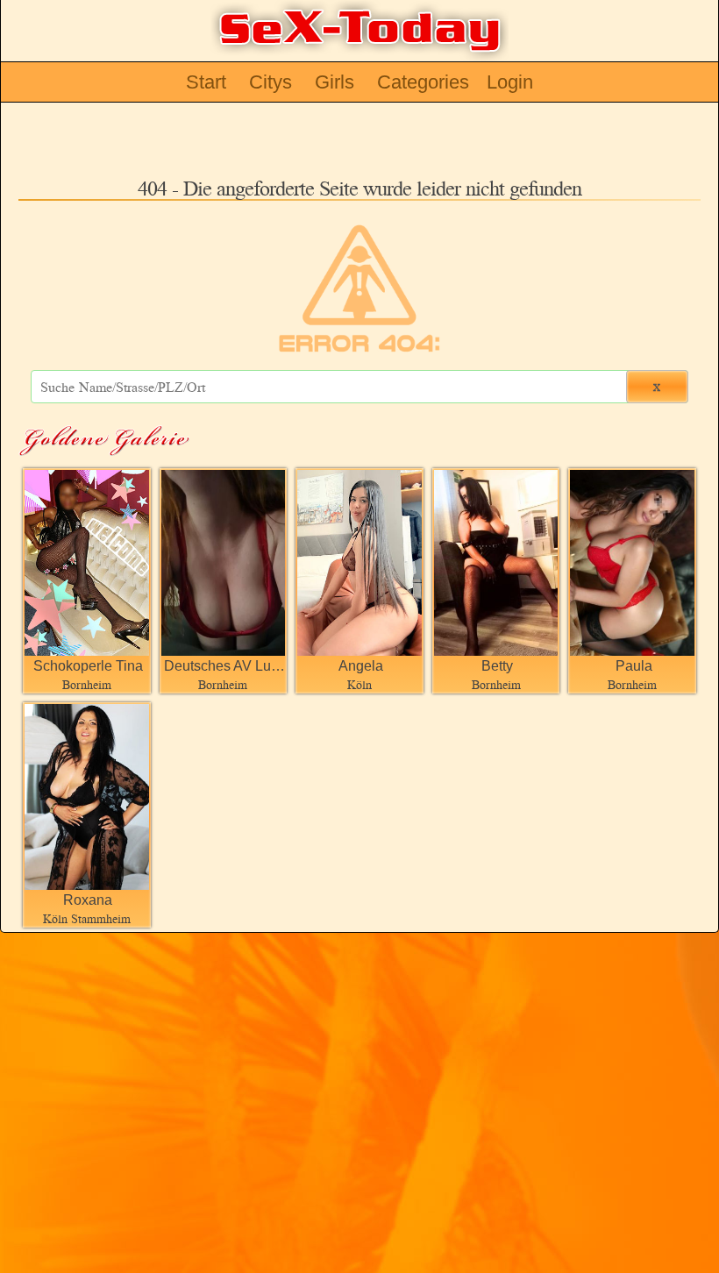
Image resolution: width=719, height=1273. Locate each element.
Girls (334, 82)
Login (510, 82)
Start (206, 82)
